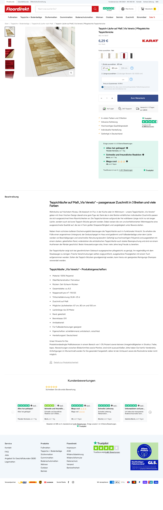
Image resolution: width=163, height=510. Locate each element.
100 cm (124, 68)
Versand (70, 464)
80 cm (114, 68)
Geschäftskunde (23, 2)
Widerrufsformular (74, 458)
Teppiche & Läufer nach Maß (42, 24)
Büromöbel (141, 17)
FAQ (7, 452)
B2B (157, 2)
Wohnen (99, 17)
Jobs (7, 455)
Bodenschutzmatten (84, 17)
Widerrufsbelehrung (75, 454)
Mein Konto (130, 9)
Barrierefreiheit (73, 468)
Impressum (71, 448)
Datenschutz (72, 461)
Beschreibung (12, 196)
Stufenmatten (51, 17)
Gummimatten (66, 17)
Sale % (152, 17)
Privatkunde (10, 2)
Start (7, 24)
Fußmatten (12, 17)
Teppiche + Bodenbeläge (31, 17)
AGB (69, 451)
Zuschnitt (130, 17)
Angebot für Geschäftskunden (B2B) (20, 458)
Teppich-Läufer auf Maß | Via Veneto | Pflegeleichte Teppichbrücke (80, 24)
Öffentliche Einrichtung (38, 2)
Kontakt (139, 2)
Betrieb (119, 17)
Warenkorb (150, 9)
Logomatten (10, 462)
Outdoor (109, 17)
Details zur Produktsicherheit (66, 362)
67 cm (105, 68)
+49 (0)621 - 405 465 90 (127, 2)
